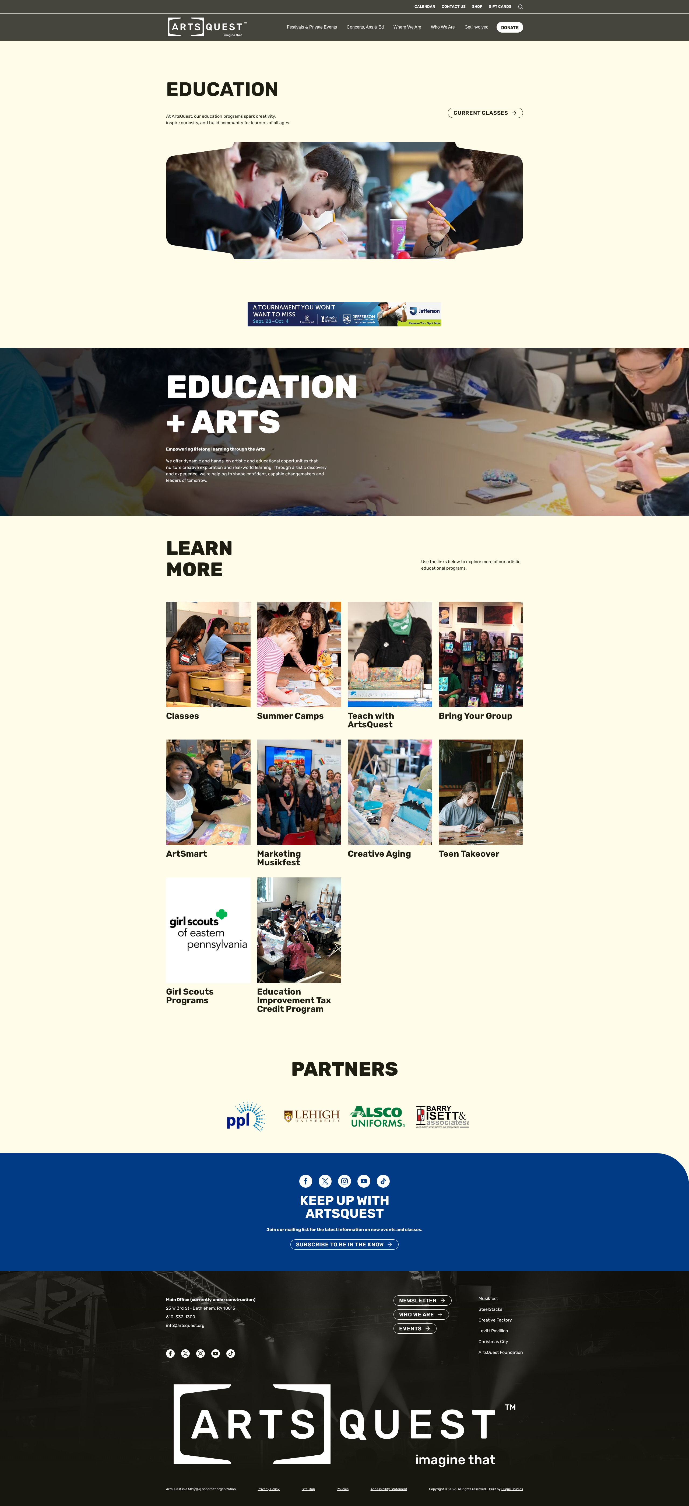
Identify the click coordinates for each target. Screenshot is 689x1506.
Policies (343, 1489)
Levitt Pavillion (493, 1330)
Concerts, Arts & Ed (365, 27)
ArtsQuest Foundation (501, 1352)
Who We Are (443, 27)
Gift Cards (500, 6)
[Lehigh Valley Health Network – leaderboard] (344, 313)
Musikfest (488, 1298)
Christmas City (493, 1341)
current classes (481, 113)
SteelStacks (490, 1309)
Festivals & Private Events (312, 27)
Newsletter (418, 1300)
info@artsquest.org (185, 1325)
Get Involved (476, 27)
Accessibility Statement (389, 1489)
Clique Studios (512, 1489)
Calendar (424, 6)
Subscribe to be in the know (340, 1244)
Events (410, 1328)
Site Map (308, 1489)
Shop (477, 6)
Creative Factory (495, 1320)
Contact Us (454, 6)
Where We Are (407, 27)
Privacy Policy (269, 1489)
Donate (510, 27)
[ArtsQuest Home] (207, 26)
